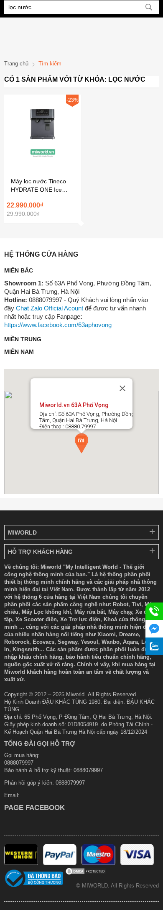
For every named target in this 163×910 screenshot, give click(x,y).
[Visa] (137, 863)
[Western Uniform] (21, 863)
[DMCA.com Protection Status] (86, 873)
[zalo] (154, 646)
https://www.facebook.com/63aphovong (58, 324)
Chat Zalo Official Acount (49, 308)
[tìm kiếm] (149, 7)
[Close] (122, 388)
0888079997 (70, 783)
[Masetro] (98, 863)
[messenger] (154, 629)
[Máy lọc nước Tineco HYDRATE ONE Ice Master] (43, 164)
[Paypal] (60, 863)
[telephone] (154, 611)
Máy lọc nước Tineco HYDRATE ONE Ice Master (38, 186)
